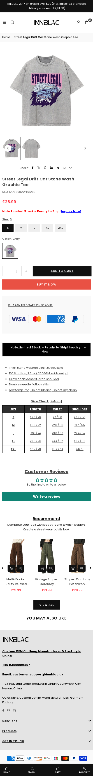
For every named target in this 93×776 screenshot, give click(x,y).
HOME (6, 772)
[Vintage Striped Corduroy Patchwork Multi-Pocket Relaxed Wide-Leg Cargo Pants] (46, 556)
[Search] (12, 22)
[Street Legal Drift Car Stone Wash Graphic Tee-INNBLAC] (12, 148)
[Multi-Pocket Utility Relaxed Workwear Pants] (15, 556)
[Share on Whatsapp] (64, 168)
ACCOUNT (84, 772)
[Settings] (78, 22)
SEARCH (32, 772)
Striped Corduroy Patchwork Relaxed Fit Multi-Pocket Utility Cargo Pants (77, 582)
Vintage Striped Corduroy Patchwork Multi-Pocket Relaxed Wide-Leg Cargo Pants (46, 582)
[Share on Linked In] (51, 168)
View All (46, 605)
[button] (87, 22)
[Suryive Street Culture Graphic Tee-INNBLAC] (31, 148)
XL (47, 228)
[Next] (85, 148)
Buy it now (46, 284)
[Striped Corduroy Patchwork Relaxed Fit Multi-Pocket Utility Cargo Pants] (77, 556)
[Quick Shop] (11, 568)
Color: (11, 239)
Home (6, 37)
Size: (7, 219)
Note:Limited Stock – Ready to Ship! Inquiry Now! (45, 349)
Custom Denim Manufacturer (40, 697)
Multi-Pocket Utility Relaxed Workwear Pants (16, 582)
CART (57, 772)
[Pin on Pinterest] (45, 168)
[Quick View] (20, 568)
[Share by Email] (70, 168)
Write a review (46, 496)
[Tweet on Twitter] (39, 168)
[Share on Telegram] (58, 168)
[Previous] (8, 148)
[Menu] (4, 22)
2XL (60, 228)
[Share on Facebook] (32, 168)
